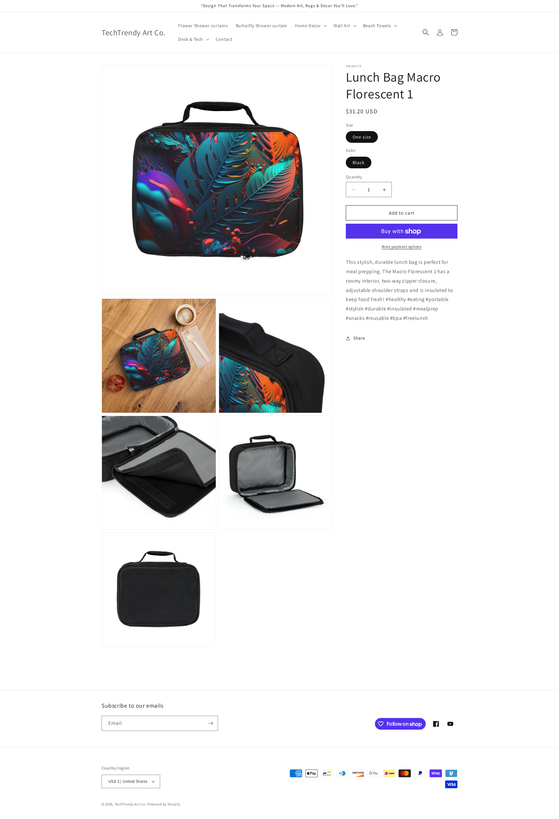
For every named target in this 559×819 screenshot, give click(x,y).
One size (362, 137)
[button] (310, 25)
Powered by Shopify (164, 804)
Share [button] (359, 338)
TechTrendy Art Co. (131, 804)
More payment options (402, 246)
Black (359, 162)
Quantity (354, 177)
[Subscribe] (210, 723)
